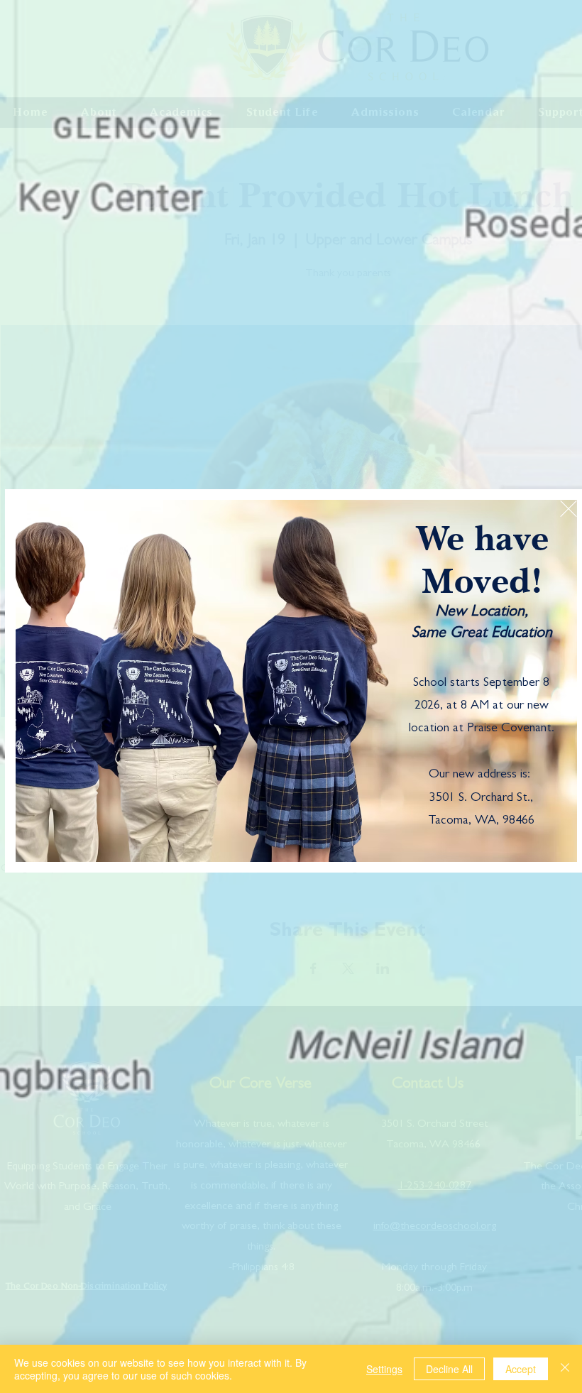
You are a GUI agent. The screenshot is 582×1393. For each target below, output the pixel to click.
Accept (520, 1369)
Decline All (449, 1369)
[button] (568, 509)
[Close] (564, 1369)
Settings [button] (384, 1369)
